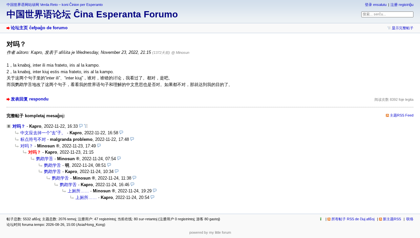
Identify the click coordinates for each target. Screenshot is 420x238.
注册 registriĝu (401, 5)
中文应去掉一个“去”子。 (43, 132)
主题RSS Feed (401, 115)
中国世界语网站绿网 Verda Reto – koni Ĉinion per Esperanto (55, 5)
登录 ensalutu (376, 5)
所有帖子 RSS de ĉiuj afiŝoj (352, 219)
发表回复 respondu (30, 99)
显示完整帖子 (402, 28)
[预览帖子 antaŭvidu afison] (81, 126)
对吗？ (18, 126)
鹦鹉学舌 (44, 158)
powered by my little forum (210, 232)
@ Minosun (180, 52)
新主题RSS (392, 219)
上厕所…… (78, 190)
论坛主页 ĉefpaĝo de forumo (39, 27)
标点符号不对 (33, 139)
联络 (409, 219)
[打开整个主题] (86, 126)
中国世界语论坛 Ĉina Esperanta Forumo (92, 14)
